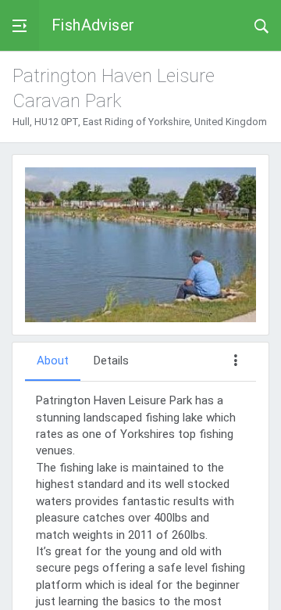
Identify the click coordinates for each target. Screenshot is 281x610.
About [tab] (53, 360)
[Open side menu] (19, 25)
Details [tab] (111, 360)
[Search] (261, 25)
